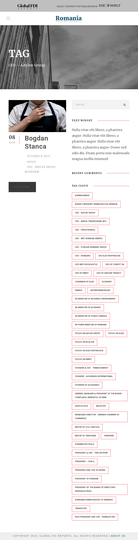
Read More (22, 187)
